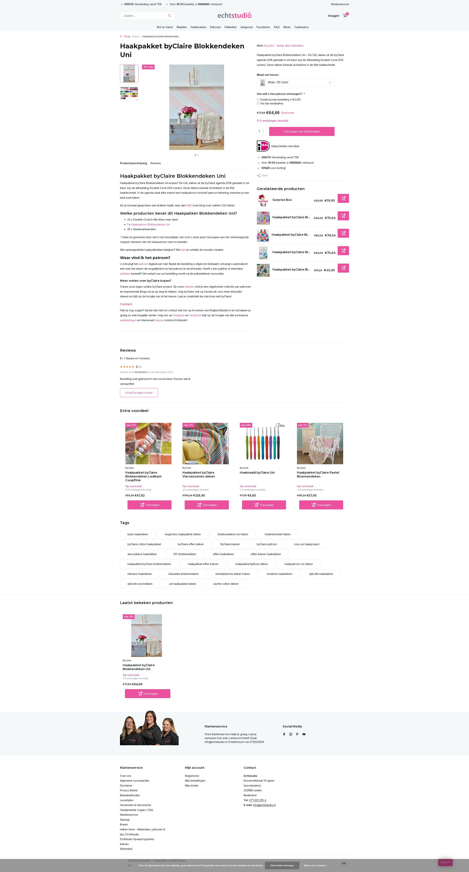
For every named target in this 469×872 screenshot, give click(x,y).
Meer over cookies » (315, 865)
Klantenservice (340, 4)
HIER (189, 205)
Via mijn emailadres (271, 103)
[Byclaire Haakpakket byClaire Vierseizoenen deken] (205, 443)
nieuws (159, 320)
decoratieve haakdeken (142, 554)
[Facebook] (284, 734)
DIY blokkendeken (185, 554)
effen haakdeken (223, 554)
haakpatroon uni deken (299, 563)
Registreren (192, 775)
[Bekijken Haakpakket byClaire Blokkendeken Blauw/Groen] (263, 253)
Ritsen (287, 27)
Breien (124, 824)
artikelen (125, 273)
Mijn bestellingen (195, 780)
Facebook (195, 315)
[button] (195, 155)
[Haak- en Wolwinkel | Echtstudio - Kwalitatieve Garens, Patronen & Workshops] (234, 15)
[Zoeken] (169, 15)
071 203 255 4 (257, 800)
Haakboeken (198, 27)
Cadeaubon (301, 27)
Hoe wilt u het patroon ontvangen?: (281, 93)
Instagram (178, 315)
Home (135, 36)
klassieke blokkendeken (184, 573)
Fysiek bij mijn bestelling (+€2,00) (280, 99)
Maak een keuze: (268, 74)
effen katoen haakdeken (266, 554)
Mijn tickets (191, 785)
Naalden (182, 27)
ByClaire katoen (230, 544)
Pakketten (231, 27)
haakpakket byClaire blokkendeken (149, 563)
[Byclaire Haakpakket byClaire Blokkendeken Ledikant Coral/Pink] (148, 443)
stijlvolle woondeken (140, 583)
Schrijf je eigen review (139, 392)
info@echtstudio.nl (264, 805)
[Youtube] (303, 734)
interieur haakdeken (140, 573)
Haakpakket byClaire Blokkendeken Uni (139, 667)
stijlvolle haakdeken (321, 573)
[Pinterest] (297, 734)
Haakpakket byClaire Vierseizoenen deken (198, 474)
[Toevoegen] (343, 198)
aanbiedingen (128, 320)
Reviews (156, 163)
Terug (126, 36)
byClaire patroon (267, 544)
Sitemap (125, 819)
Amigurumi (247, 27)
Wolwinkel (126, 848)
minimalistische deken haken (232, 573)
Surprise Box (282, 199)
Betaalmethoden (130, 795)
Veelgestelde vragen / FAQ (136, 809)
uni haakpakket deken (182, 583)
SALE (277, 27)
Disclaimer (126, 785)
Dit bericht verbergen (282, 865)
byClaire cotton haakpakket (144, 544)
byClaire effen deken (191, 544)
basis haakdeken (138, 534)
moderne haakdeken (279, 573)
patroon (143, 263)
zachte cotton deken (226, 583)
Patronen (215, 27)
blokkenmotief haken (278, 534)
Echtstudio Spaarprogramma (137, 839)
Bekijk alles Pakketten (290, 45)
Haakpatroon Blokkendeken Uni (150, 224)
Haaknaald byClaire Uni (257, 472)
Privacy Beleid (128, 790)
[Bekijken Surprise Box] (263, 200)
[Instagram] (290, 734)
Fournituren (263, 27)
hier (183, 249)
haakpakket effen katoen (203, 563)
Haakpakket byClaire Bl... (291, 217)
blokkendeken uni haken (233, 534)
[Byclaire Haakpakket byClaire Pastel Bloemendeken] (320, 443)
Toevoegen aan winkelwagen (302, 131)
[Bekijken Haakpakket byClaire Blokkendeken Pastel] (263, 218)
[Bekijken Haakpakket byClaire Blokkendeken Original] (263, 235)
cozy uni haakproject (306, 544)
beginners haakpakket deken (183, 534)
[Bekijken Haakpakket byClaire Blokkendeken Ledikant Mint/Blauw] (263, 270)
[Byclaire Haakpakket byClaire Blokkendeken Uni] (146, 635)
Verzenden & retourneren (135, 805)
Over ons (125, 775)
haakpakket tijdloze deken (251, 563)
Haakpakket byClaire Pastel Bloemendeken (318, 474)
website (189, 286)
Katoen (124, 844)
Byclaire (269, 45)
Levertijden (127, 800)
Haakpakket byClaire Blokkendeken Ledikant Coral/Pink (143, 476)
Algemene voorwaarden (134, 780)
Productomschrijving (133, 163)
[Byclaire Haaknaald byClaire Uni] (263, 443)
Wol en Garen (165, 27)
